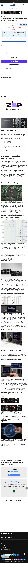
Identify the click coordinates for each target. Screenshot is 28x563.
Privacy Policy (3, 547)
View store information (7, 70)
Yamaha (3, 16)
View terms (14, 39)
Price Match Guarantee (5, 549)
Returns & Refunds (4, 545)
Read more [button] (14, 488)
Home (2, 8)
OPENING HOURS (6, 537)
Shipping (3, 96)
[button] (1, 488)
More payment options (14, 64)
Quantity (3, 50)
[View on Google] (14, 491)
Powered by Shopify (21, 561)
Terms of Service (4, 543)
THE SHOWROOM (6, 533)
